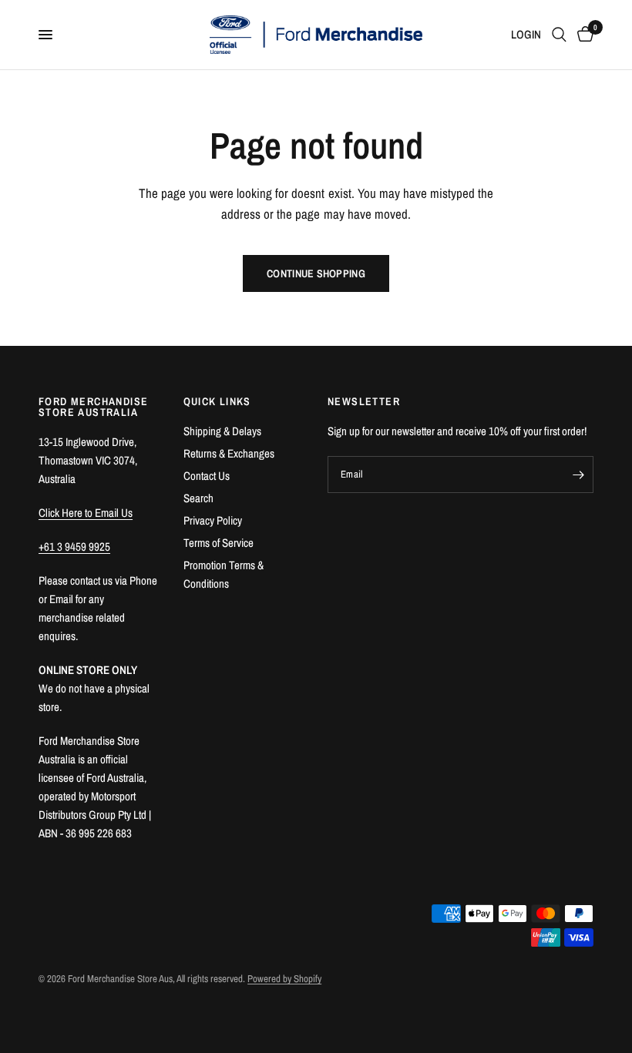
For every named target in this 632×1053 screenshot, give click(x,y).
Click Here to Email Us (86, 513)
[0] (582, 34)
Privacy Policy (212, 520)
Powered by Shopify (284, 978)
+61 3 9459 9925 (74, 546)
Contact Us (206, 476)
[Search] (559, 34)
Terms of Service (218, 543)
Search (198, 498)
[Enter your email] (578, 474)
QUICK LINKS (217, 401)
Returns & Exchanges (228, 453)
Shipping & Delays (222, 431)
